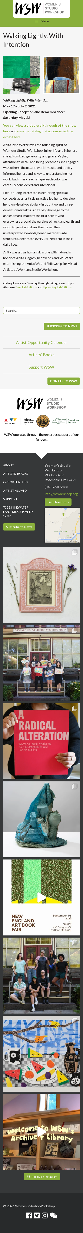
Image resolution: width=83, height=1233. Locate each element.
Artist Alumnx (15, 490)
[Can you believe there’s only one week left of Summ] (41, 976)
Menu (44, 21)
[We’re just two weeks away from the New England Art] (41, 741)
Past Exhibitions (26, 287)
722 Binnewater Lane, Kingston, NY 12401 (18, 512)
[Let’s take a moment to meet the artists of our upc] (41, 585)
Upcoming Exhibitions (57, 287)
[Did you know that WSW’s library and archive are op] (41, 1132)
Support (10, 499)
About (8, 465)
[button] (21, 75)
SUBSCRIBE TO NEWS (61, 326)
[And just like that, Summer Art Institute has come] (41, 663)
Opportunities (15, 482)
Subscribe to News (19, 527)
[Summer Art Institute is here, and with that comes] (41, 1054)
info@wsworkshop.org (61, 494)
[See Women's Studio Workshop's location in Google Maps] (62, 524)
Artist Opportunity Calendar (41, 342)
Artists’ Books (41, 354)
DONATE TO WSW (63, 381)
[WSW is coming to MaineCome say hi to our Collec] (41, 897)
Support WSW (41, 367)
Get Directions (58, 502)
